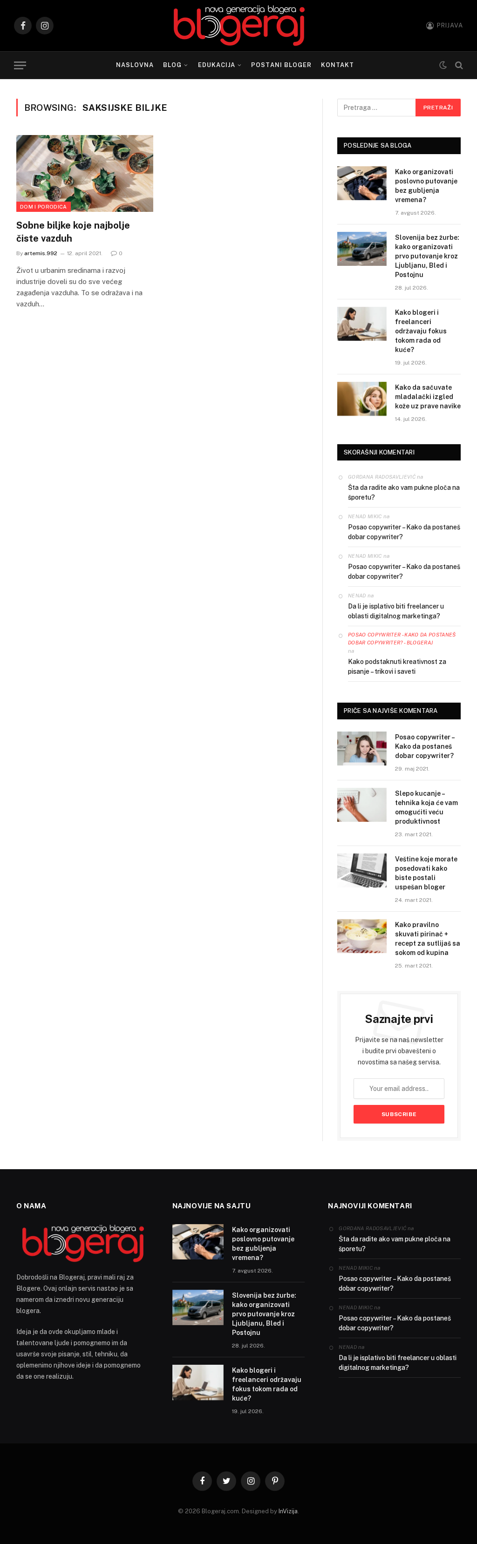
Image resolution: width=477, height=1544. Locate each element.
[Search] (458, 65)
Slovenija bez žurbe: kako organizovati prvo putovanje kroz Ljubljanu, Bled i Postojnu (427, 256)
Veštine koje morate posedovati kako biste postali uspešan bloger (426, 873)
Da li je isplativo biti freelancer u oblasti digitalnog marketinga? (396, 611)
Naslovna (135, 64)
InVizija (288, 1511)
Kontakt (337, 64)
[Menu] (20, 65)
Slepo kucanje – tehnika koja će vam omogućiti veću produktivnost (426, 807)
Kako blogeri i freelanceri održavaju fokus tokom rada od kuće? (421, 331)
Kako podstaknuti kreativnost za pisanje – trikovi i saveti (397, 666)
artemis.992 (40, 253)
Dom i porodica (43, 207)
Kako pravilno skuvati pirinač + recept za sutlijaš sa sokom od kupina (427, 938)
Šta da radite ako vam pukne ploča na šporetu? (404, 492)
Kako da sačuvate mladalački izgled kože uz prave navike (428, 397)
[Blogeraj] (238, 25)
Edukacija (216, 64)
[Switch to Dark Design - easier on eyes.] (443, 65)
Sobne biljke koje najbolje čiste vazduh (73, 232)
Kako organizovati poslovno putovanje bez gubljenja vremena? (426, 185)
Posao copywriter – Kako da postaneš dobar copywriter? (404, 532)
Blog (172, 64)
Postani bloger (281, 64)
